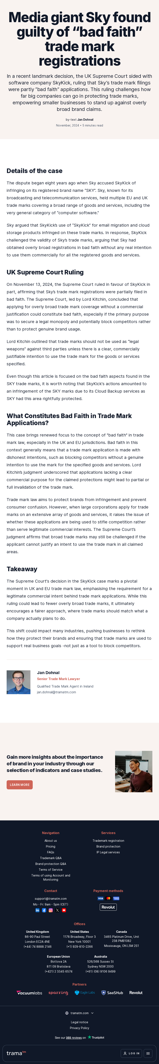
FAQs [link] (50, 852)
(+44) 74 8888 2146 (38, 946)
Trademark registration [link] (108, 840)
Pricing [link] (50, 846)
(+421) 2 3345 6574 (58, 971)
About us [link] (51, 840)
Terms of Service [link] (51, 869)
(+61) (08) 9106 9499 (101, 971)
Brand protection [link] (108, 846)
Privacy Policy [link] (79, 1028)
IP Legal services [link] (108, 852)
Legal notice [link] (79, 1022)
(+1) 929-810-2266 (79, 946)
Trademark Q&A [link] (50, 858)
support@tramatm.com (51, 898)
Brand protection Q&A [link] (50, 864)
